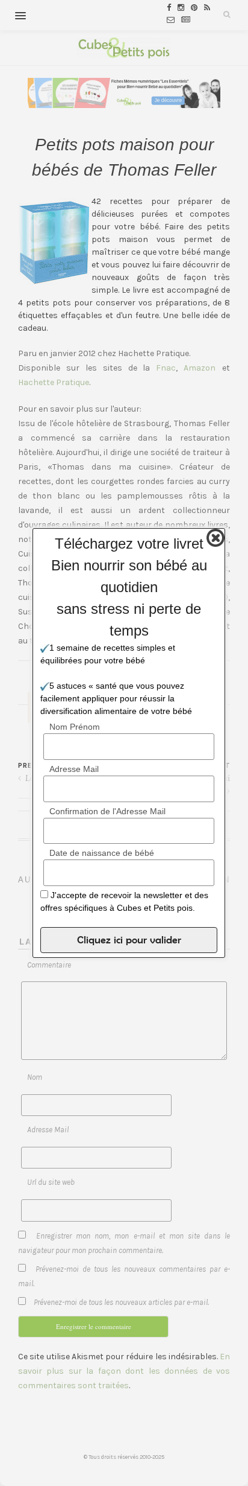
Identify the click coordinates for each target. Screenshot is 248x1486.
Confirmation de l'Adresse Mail (107, 811)
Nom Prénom (74, 727)
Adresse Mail (74, 769)
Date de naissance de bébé (101, 853)
